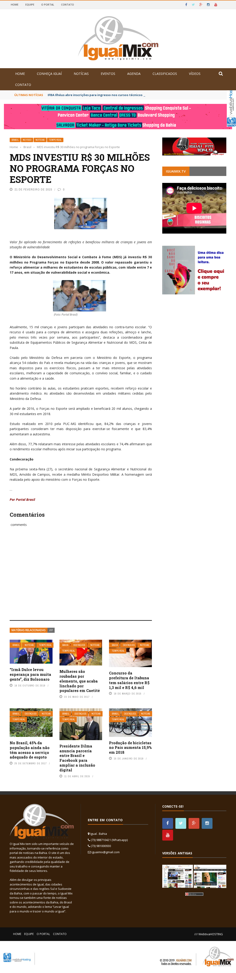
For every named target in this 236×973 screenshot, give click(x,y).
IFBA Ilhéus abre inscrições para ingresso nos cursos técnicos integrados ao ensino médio (117, 95)
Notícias (81, 73)
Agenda (134, 73)
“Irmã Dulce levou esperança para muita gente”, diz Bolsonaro (30, 674)
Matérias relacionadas (29, 630)
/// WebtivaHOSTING (208, 934)
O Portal (47, 4)
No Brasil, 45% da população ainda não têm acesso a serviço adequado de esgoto (30, 749)
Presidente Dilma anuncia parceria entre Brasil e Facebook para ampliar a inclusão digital (77, 758)
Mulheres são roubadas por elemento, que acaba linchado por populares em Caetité (79, 681)
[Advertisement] (81, 578)
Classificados (165, 73)
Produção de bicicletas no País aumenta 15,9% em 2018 (130, 747)
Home (14, 4)
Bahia (65, 645)
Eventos (108, 73)
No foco (27, 139)
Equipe (29, 4)
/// (51, 630)
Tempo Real (55, 139)
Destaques (79, 645)
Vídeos (195, 73)
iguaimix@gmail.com (105, 852)
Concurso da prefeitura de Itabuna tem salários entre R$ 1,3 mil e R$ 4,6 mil (129, 680)
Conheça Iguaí (49, 73)
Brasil (15, 139)
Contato (67, 4)
